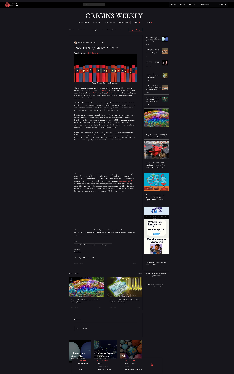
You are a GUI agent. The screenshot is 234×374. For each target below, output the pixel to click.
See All (140, 273)
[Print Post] (93, 258)
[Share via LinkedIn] (84, 258)
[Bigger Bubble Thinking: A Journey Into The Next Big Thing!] (86, 287)
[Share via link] (88, 258)
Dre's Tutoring (88, 245)
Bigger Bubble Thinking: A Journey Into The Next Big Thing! (85, 301)
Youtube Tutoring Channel (103, 245)
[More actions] (136, 42)
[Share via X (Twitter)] (80, 258)
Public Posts (77, 252)
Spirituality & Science (96, 30)
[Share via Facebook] (75, 258)
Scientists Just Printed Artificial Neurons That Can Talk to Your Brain (124, 301)
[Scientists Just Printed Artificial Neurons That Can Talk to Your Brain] (124, 287)
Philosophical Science (114, 30)
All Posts (72, 30)
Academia (81, 30)
